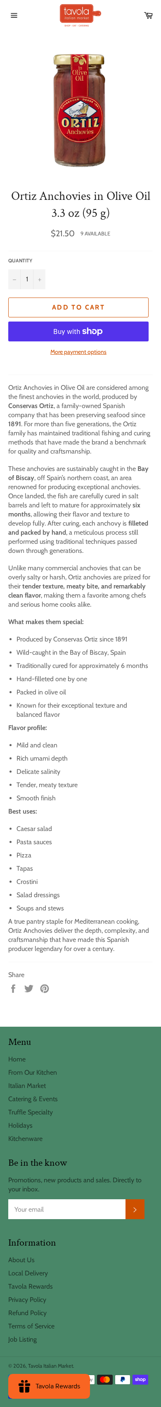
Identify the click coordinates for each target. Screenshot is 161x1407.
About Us (21, 1260)
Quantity (20, 260)
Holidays (20, 1125)
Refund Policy (27, 1313)
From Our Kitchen (32, 1072)
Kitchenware (25, 1139)
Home (17, 1059)
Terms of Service (31, 1326)
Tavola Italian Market (50, 1366)
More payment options (78, 351)
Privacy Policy (27, 1300)
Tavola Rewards (30, 1286)
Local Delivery (28, 1273)
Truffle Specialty (30, 1112)
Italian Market (27, 1086)
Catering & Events (33, 1099)
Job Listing (22, 1339)
